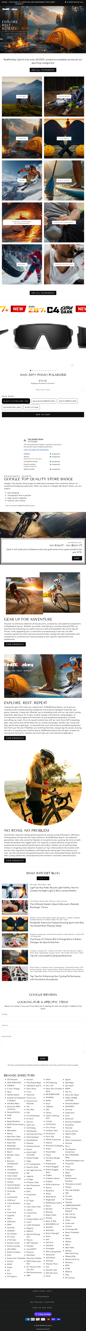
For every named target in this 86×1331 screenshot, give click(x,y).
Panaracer (50, 1133)
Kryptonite (31, 1194)
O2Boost (49, 1106)
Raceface (50, 1190)
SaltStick (49, 1245)
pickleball (77, 918)
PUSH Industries (53, 1184)
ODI (47, 1109)
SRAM (67, 1088)
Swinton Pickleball (73, 1122)
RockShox (50, 1230)
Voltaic (68, 1238)
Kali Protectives (33, 1185)
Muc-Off (50, 1085)
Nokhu (48, 1100)
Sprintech (69, 1085)
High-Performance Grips (67, 969)
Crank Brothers (13, 1203)
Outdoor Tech (52, 1130)
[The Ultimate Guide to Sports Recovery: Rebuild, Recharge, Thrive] (15, 907)
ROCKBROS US (52, 1224)
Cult (9, 1209)
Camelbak (11, 1169)
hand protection (52, 969)
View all (43, 878)
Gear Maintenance (69, 951)
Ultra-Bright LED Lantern (69, 953)
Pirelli (48, 1148)
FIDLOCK (30, 1095)
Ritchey (49, 1218)
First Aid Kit (58, 951)
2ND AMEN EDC (14, 1082)
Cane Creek (12, 1175)
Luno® (29, 1222)
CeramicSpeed (13, 1185)
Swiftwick (69, 1118)
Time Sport (70, 1169)
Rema (48, 1206)
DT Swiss (11, 1236)
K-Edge (30, 1179)
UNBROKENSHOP (73, 1205)
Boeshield (11, 1145)
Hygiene (79, 951)
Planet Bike (51, 1152)
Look (29, 1216)
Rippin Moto (51, 1215)
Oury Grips (50, 1127)
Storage (51, 953)
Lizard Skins (32, 1213)
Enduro (10, 1261)
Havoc (29, 1149)
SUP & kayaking (73, 720)
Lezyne (29, 1210)
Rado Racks (51, 1196)
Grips (44, 969)
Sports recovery (62, 901)
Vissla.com (69, 1223)
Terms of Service (67, 1065)
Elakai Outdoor (13, 1252)
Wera (67, 1244)
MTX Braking (51, 1082)
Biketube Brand (14, 1139)
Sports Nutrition (69, 934)
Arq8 (9, 1115)
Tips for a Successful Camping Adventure (51, 955)
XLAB (67, 1268)
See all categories (43, 70)
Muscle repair (44, 901)
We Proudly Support (42, 1302)
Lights (49, 884)
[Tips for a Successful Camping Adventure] (15, 957)
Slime (48, 1276)
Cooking (50, 951)
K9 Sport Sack (33, 1182)
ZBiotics (68, 1271)
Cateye (10, 1182)
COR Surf (11, 1200)
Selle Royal (50, 1257)
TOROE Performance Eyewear (71, 1178)
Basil (9, 1127)
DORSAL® (11, 1230)
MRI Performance (34, 1272)
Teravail (68, 1143)
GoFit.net (31, 1125)
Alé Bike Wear (13, 1103)
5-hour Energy (13, 1088)
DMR (9, 1224)
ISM (28, 1173)
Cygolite (10, 1215)
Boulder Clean (13, 1155)
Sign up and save (42, 1308)
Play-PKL (60, 919)
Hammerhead (33, 1137)
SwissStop (69, 1125)
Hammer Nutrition (35, 1134)
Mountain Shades (34, 1258)
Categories (42, 1296)
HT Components (33, 1164)
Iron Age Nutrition (34, 1170)
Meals (32, 953)
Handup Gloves (33, 1146)
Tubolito (68, 1202)
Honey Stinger (33, 1158)
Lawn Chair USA (34, 1206)
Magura (30, 1228)
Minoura (30, 1252)
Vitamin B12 (80, 934)
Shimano (49, 1261)
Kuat (29, 1203)
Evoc (9, 1273)
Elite (9, 1255)
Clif (8, 1194)
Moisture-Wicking (54, 971)
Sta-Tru (68, 1091)
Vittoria (68, 1226)
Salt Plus (49, 1242)
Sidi (47, 1267)
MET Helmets (32, 1243)
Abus (9, 1091)
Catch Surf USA (14, 1179)
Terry (67, 1146)
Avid (9, 1118)
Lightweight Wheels (40, 971)
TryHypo (68, 1199)
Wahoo (68, 1241)
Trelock (68, 1187)
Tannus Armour (71, 1131)
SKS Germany (52, 1273)
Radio (48, 1193)
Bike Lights (33, 884)
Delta (9, 1218)
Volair (66, 919)
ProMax (49, 1181)
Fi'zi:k (29, 1091)
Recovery (52, 901)
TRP (67, 1193)
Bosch (9, 1152)
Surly (67, 1115)
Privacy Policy (52, 1065)
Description (43, 390)
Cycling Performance (72, 967)
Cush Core (11, 1212)
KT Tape (30, 1200)
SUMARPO (69, 1106)
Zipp (67, 1274)
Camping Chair (42, 951)
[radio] (16, 401)
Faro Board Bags (34, 1082)
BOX (9, 1158)
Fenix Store (31, 1088)
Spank (68, 1079)
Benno (10, 1133)
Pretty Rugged (52, 1166)
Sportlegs (69, 1082)
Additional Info (42, 1291)
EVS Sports (12, 1276)
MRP (28, 1275)
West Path (69, 1247)
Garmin (30, 1122)
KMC (29, 1191)
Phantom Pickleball (54, 1145)
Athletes (32, 918)
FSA (28, 1112)
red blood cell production (55, 934)
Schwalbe (50, 1248)
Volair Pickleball (72, 1232)
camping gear (66, 715)
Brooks (10, 1166)
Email (5, 1025)
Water (81, 953)
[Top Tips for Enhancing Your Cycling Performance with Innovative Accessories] (15, 973)
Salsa (48, 1236)
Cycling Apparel (59, 967)
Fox (28, 1106)
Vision (67, 1220)
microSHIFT (32, 1249)
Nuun (48, 1103)
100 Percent (12, 1079)
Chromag (11, 1191)
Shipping (34, 383)
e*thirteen (11, 1240)
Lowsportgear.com (35, 1219)
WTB (67, 1265)
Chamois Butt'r (13, 1188)
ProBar (49, 1175)
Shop (77, 558)
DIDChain (11, 1221)
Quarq (48, 1187)
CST (9, 1206)
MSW (48, 1079)
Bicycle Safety (34, 967)
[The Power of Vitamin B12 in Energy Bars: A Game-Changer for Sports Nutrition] (15, 940)
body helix (11, 1142)
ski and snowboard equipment (54, 717)
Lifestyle (70, 918)
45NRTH (10, 1085)
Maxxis (29, 1240)
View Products (15, 738)
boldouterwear (13, 1148)
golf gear (25, 725)
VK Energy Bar (71, 1229)
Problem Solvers (53, 1178)
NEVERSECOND (53, 1094)
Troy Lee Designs (72, 1190)
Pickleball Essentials (36, 919)
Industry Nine (32, 1167)
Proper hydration (78, 971)
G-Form (30, 1118)
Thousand (69, 1163)
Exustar (30, 1079)
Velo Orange (70, 1217)
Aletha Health (13, 1095)
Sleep (37, 953)
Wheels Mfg (70, 1256)
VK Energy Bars (35, 936)
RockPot (49, 1227)
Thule (67, 1166)
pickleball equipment (71, 725)
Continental (12, 1197)
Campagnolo (12, 1172)
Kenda (29, 1188)
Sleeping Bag (43, 953)
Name (5, 1014)
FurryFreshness (33, 1115)
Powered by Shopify (43, 1329)
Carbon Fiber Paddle (43, 918)
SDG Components (53, 1251)
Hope (29, 1161)
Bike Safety (42, 884)
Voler (67, 1235)
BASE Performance (15, 1124)
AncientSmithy (13, 1112)
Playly (48, 1155)
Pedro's (49, 1142)
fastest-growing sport (58, 918)
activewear (53, 722)
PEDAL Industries (53, 1139)
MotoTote (31, 1255)
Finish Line (31, 1098)
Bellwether (11, 1130)
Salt (47, 1239)
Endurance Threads (15, 1258)
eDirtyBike (11, 1249)
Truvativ (68, 1196)
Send (43, 1058)
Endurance (33, 934)
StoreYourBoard (72, 1103)
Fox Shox (30, 1109)
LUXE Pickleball (33, 1225)
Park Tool (50, 1136)
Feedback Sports (34, 1085)
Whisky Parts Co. (72, 1259)
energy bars (42, 934)
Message (7, 1036)
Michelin (30, 1246)
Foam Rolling (34, 901)
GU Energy (31, 1128)
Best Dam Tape (13, 1136)
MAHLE (30, 1231)
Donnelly (11, 1227)
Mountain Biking (66, 971)
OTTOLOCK (51, 1124)
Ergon (9, 1267)
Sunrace (68, 1109)
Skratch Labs (51, 1270)
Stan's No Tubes (72, 1095)
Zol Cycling (70, 1277)
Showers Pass (52, 1264)
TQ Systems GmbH (73, 1184)
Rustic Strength (52, 1233)
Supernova (70, 1112)
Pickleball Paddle (50, 919)
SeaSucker (50, 1254)
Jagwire (30, 1176)
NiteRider (50, 1097)
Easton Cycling (13, 1246)
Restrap (49, 1212)
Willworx (69, 1262)
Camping (33, 951)
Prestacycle (51, 1163)
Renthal (49, 1209)
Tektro (67, 1137)
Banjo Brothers (13, 1121)
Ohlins (48, 1112)
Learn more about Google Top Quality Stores (20, 505)
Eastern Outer (13, 1243)
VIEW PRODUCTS (15, 644)
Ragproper (50, 1199)
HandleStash (32, 1140)
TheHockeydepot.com (74, 1160)
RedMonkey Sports (54, 707)
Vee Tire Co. (70, 1214)
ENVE (9, 1264)
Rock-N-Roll (51, 1221)
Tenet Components (73, 1140)
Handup (30, 1143)
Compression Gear (46, 967)
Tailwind (68, 1128)
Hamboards (32, 1131)
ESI (8, 1270)
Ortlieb (49, 1121)
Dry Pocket (12, 1233)
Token (67, 1172)
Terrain (57, 953)
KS (28, 1197)
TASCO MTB (70, 1134)
